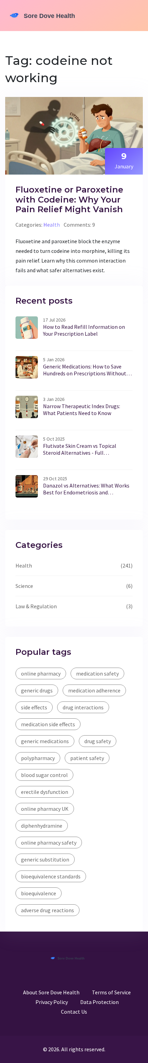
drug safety (97, 741)
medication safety (97, 673)
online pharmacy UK (44, 808)
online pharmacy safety (48, 842)
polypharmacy (38, 758)
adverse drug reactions (47, 910)
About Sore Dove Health (51, 992)
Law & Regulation (36, 606)
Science (24, 585)
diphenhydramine (41, 825)
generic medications (45, 741)
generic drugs (37, 690)
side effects (34, 707)
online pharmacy (41, 673)
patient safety (87, 758)
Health (51, 224)
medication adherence (94, 690)
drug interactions (83, 707)
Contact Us (74, 1011)
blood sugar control (44, 774)
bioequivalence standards (51, 876)
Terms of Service (111, 992)
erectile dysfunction (44, 791)
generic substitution (45, 859)
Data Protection (99, 1001)
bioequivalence (38, 893)
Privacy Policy (51, 1001)
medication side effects (48, 724)
